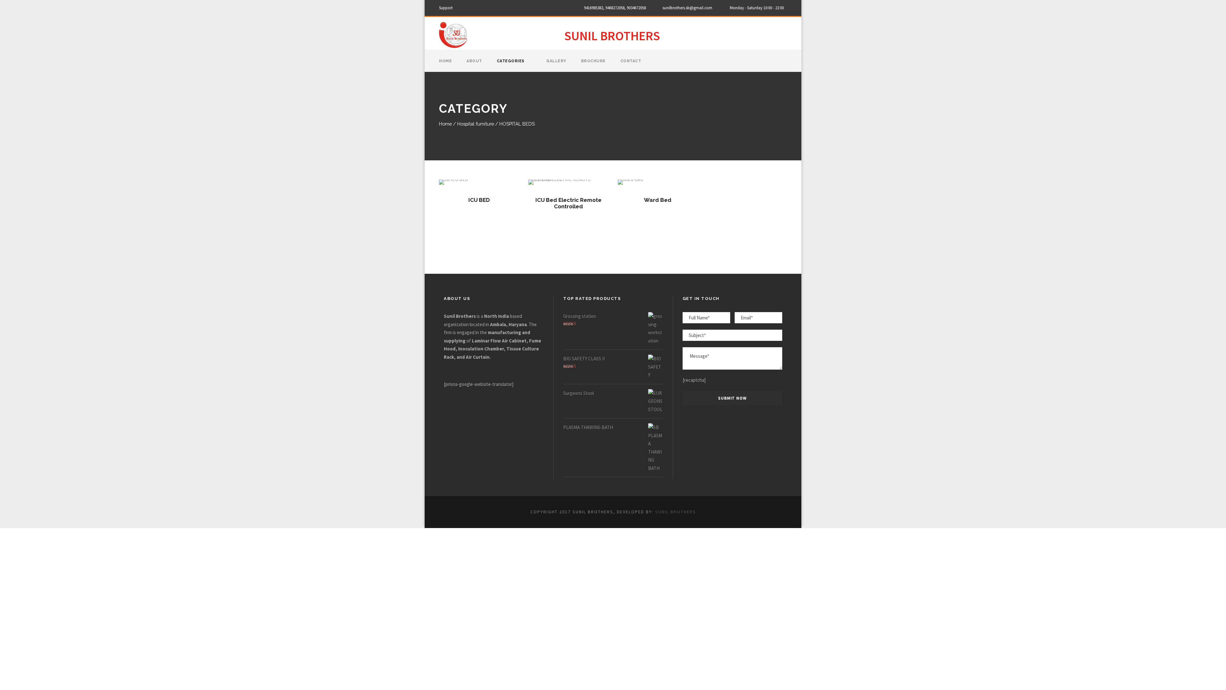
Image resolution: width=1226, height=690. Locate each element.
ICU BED (479, 200)
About (474, 61)
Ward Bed (657, 200)
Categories (511, 61)
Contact (630, 61)
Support (446, 8)
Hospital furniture (475, 123)
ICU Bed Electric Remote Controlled (568, 203)
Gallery (556, 61)
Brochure (593, 61)
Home (445, 61)
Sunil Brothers (675, 512)
